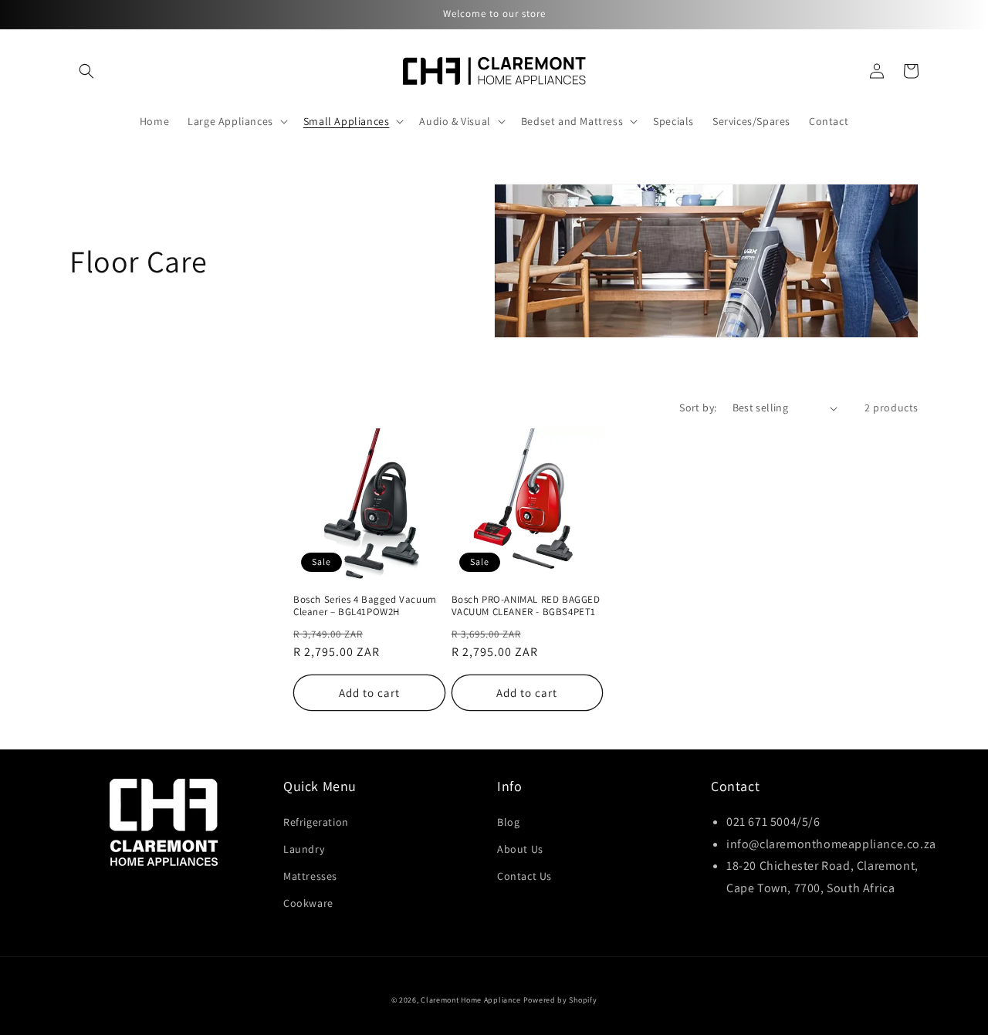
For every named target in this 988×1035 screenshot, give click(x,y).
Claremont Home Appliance (472, 1000)
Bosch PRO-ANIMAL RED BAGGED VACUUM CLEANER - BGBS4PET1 (526, 606)
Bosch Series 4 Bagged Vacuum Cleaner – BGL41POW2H (365, 606)
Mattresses (310, 876)
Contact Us (524, 876)
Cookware (308, 903)
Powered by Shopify (560, 1000)
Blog (508, 822)
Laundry (303, 849)
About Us (520, 849)
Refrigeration (316, 822)
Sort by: (697, 407)
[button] (86, 71)
